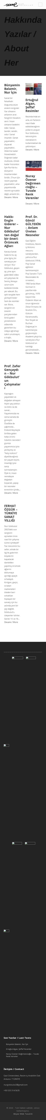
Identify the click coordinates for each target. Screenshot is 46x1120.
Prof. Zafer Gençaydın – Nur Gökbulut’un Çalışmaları (12, 377)
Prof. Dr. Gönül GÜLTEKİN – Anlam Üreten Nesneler (33, 226)
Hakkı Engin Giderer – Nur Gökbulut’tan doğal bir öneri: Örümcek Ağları (11, 231)
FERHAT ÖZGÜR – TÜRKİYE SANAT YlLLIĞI (10, 513)
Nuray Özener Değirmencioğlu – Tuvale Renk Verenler (33, 187)
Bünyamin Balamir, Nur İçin (12, 88)
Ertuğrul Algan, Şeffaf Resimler (32, 105)
